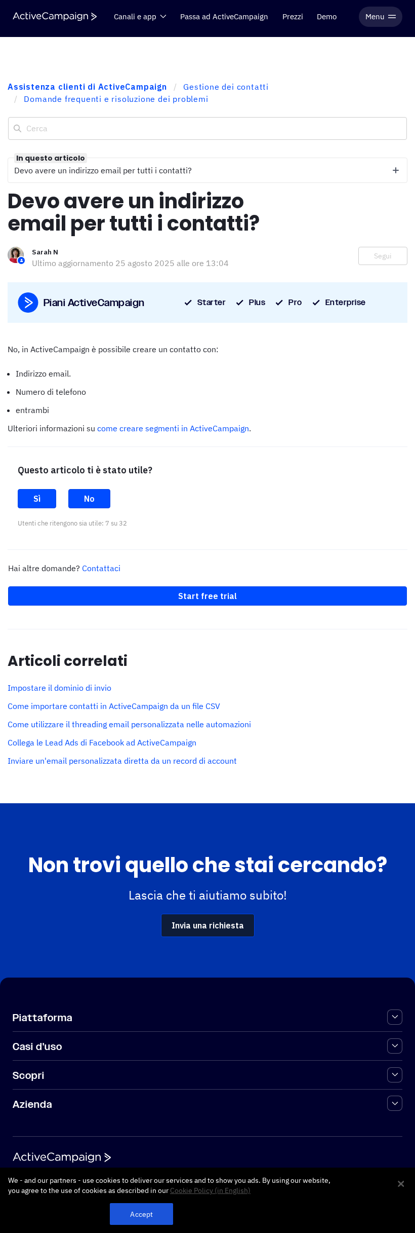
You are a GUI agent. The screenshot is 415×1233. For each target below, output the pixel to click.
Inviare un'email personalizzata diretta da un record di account (122, 761)
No (89, 499)
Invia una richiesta (208, 925)
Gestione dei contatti (226, 87)
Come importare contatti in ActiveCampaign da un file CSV (114, 706)
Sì (36, 499)
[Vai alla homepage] (55, 16)
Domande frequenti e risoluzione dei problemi (116, 99)
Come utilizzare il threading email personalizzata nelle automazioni (129, 724)
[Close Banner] (401, 1183)
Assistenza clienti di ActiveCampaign (87, 87)
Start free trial (207, 596)
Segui (383, 255)
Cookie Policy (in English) (210, 1190)
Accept (141, 1214)
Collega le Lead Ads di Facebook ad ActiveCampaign (102, 742)
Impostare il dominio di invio (59, 688)
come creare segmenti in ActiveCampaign (173, 428)
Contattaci (101, 568)
